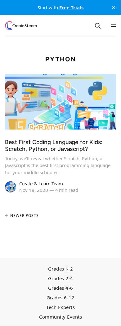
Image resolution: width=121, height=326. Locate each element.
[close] (114, 7)
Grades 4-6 (60, 288)
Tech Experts (60, 307)
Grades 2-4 (60, 278)
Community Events (60, 317)
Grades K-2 (60, 269)
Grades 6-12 (61, 297)
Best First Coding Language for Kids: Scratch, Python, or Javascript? (54, 145)
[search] (98, 26)
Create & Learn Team (41, 183)
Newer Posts (24, 215)
